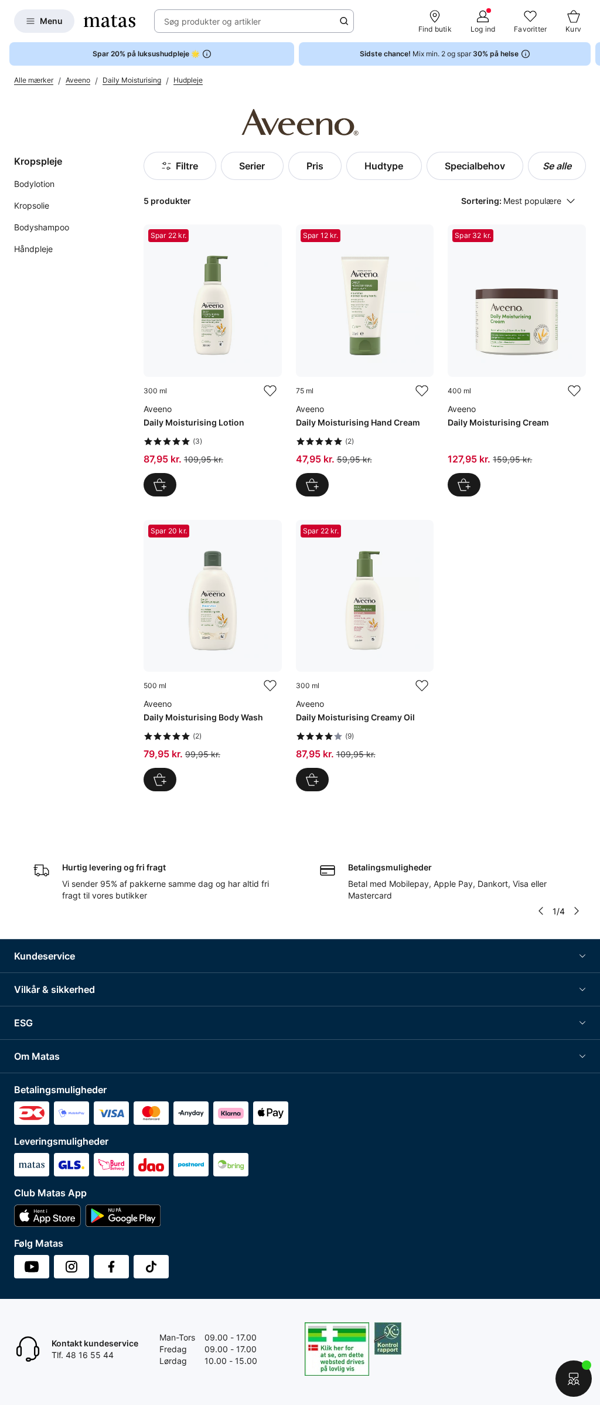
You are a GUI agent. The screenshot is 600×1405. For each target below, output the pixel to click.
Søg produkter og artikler (212, 21)
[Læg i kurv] (160, 484)
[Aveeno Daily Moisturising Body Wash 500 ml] (213, 656)
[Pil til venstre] (540, 910)
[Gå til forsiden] (109, 21)
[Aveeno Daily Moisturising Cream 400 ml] (517, 360)
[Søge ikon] (344, 21)
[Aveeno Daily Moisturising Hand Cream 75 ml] (365, 360)
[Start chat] (573, 1378)
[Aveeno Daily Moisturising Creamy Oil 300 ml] (365, 656)
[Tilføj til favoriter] (270, 391)
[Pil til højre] (590, 54)
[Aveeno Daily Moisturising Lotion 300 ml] (213, 360)
